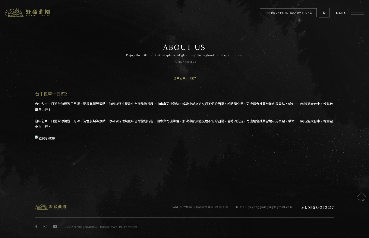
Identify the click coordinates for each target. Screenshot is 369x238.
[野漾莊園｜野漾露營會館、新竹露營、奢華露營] (50, 209)
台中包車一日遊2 (184, 78)
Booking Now (288, 13)
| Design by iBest (127, 226)
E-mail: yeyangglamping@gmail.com (264, 207)
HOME (177, 61)
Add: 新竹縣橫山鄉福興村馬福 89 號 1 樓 (200, 207)
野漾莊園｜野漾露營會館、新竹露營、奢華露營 (27, 13)
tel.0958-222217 (317, 207)
